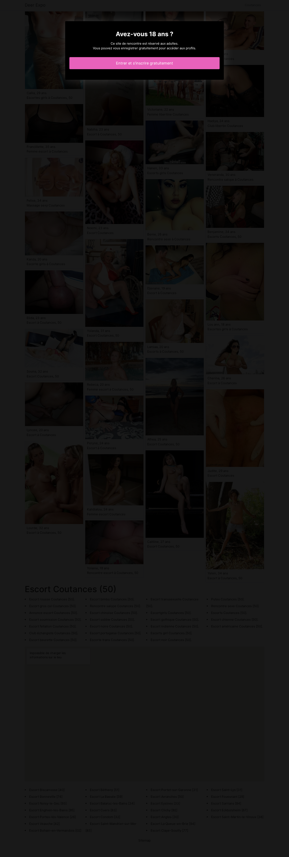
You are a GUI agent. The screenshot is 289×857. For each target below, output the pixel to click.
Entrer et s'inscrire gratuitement (144, 63)
